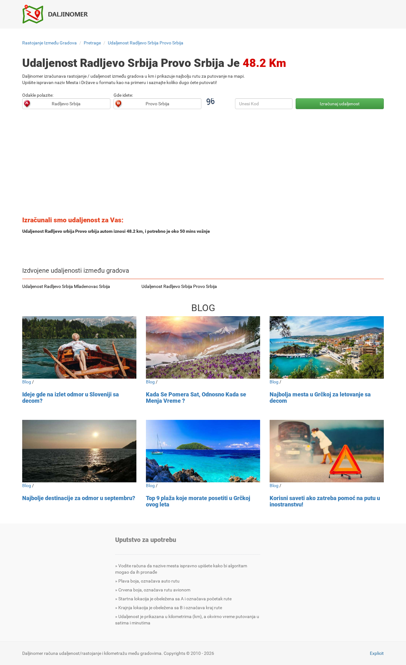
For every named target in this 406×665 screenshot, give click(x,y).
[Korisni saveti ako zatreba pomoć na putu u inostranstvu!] (327, 451)
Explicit (377, 653)
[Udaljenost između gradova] (58, 13)
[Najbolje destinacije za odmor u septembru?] (79, 451)
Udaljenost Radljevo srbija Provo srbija (145, 42)
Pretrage (92, 42)
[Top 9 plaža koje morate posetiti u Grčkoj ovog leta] (203, 451)
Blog (26, 381)
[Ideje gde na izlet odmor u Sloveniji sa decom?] (79, 347)
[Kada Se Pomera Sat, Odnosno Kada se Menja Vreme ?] (203, 347)
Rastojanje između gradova (49, 42)
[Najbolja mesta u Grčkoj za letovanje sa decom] (327, 347)
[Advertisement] (203, 164)
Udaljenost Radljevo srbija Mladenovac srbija (66, 286)
